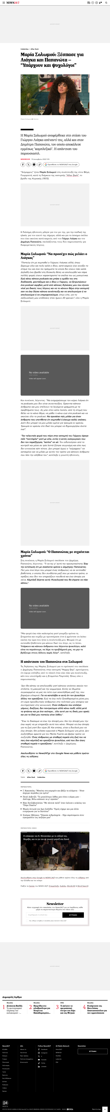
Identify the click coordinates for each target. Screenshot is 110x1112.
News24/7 (59, 1049)
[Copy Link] (39, 164)
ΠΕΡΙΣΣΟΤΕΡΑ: (26, 787)
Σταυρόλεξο (54, 886)
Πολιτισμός (5, 1065)
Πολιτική (5, 1052)
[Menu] (3, 2)
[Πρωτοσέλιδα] (88, 2)
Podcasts (5, 1084)
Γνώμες (4, 1059)
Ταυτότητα (23, 1052)
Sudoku (63, 886)
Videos (4, 1088)
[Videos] (92, 2)
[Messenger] (34, 164)
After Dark (35, 49)
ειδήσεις (34, 756)
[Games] (100, 2)
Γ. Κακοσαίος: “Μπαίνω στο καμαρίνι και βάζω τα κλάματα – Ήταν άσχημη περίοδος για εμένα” (53, 791)
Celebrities (25, 49)
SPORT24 (58, 1052)
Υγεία (4, 1072)
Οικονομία (5, 1062)
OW (57, 1062)
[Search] (106, 2)
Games (32, 886)
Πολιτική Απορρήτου (26, 1059)
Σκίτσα (4, 1081)
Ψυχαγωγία (5, 1068)
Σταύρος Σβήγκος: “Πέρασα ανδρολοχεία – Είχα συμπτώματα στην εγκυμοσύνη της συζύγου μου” (53, 816)
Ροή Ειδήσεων (6, 1078)
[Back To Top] (105, 1109)
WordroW (71, 886)
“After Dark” (72, 175)
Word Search (82, 886)
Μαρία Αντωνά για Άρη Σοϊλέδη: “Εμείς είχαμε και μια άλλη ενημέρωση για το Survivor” (51, 810)
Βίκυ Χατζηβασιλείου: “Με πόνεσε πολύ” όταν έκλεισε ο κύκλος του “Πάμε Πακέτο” (54, 804)
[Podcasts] (96, 2)
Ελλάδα (4, 1049)
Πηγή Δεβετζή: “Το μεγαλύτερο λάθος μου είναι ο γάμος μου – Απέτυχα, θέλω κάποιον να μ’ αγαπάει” (52, 798)
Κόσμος (4, 1055)
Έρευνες (5, 1075)
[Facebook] (23, 164)
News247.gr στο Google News (54, 753)
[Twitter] (28, 164)
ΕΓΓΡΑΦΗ (92, 1051)
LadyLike (58, 1059)
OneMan (58, 1055)
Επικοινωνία (24, 1062)
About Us (23, 1049)
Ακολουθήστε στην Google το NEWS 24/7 (38, 878)
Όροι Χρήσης (24, 1055)
